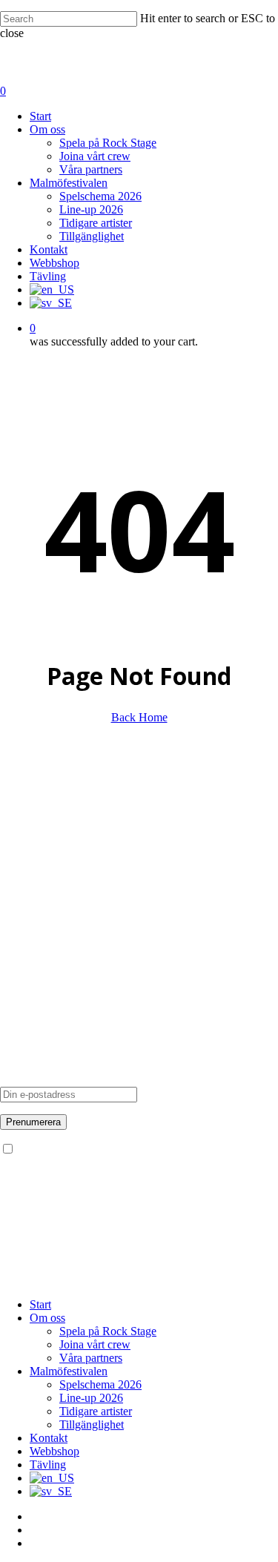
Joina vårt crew (35, 870)
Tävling (18, 897)
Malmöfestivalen (39, 949)
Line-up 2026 (91, 1397)
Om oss (18, 830)
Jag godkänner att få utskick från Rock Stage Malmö (137, 1149)
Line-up (18, 962)
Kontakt (19, 884)
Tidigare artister (36, 976)
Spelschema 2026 (100, 1384)
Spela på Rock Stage (48, 844)
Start (40, 1304)
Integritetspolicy (37, 910)
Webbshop (54, 1451)
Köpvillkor (25, 924)
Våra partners (31, 857)
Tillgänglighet (32, 989)
